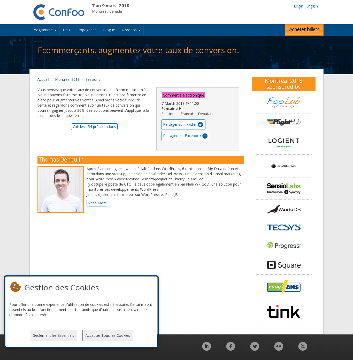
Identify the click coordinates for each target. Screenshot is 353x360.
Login (298, 6)
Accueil (43, 79)
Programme (43, 29)
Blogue (109, 29)
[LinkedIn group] (206, 349)
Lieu (66, 29)
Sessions (93, 79)
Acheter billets (304, 29)
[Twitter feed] (254, 349)
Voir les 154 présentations (94, 126)
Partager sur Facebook (182, 135)
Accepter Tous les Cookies (108, 335)
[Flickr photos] (278, 349)
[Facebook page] (230, 349)
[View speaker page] (62, 189)
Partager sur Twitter (180, 124)
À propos (129, 29)
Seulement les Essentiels (53, 335)
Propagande (86, 29)
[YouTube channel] (302, 349)
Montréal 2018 (67, 79)
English (312, 6)
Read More (97, 203)
